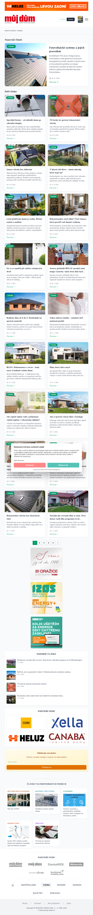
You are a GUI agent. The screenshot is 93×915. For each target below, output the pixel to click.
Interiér (61, 885)
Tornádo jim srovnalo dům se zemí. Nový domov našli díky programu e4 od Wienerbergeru (68, 518)
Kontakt (37, 903)
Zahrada (77, 885)
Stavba (20, 30)
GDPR (69, 903)
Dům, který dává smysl (60, 367)
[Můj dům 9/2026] (80, 19)
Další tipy (38, 893)
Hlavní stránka (10, 30)
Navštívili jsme (28, 885)
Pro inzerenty (54, 903)
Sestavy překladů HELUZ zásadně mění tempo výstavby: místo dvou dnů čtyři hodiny (67, 271)
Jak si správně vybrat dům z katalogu (66, 417)
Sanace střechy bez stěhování (19, 169)
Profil (25, 903)
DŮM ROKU (55, 893)
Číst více (52, 82)
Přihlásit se (46, 767)
